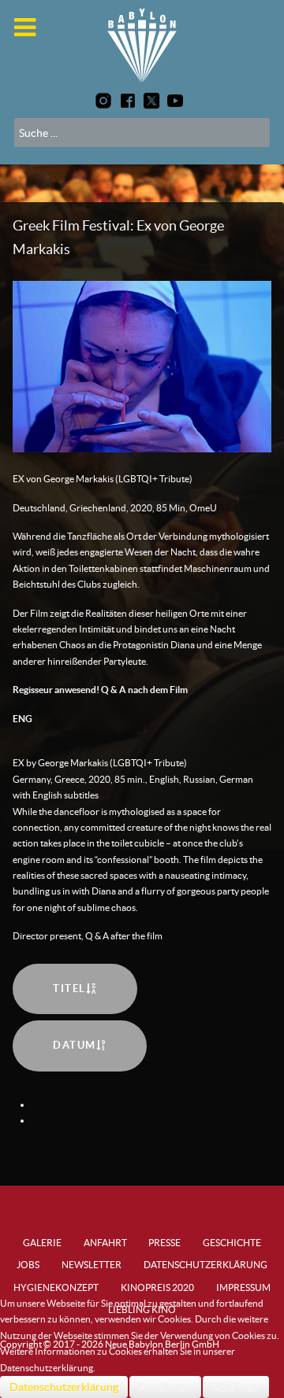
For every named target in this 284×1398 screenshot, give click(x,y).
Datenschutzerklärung (63, 1387)
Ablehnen (236, 1387)
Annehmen (165, 1387)
